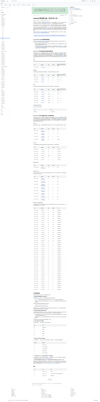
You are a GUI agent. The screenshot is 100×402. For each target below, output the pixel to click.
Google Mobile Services (73, 393)
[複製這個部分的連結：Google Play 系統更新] (42, 105)
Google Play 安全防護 (45, 41)
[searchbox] (5, 7)
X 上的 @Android (43, 389)
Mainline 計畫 (35, 106)
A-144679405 (42, 92)
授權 (20, 400)
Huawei (48, 363)
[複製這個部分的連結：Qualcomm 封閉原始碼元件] (44, 202)
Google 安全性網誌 (43, 393)
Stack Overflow (72, 394)
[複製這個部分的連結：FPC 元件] (37, 142)
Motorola (53, 363)
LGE (50, 363)
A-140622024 (42, 94)
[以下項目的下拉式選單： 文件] (9, 1)
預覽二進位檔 (13, 393)
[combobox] (85, 1)
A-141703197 (42, 67)
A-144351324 (42, 79)
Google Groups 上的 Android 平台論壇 (45, 394)
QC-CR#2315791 (43, 188)
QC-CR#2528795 (43, 191)
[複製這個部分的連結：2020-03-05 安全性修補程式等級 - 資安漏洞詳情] (54, 115)
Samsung (59, 363)
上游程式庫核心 (43, 131)
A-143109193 (42, 100)
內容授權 (41, 383)
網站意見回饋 (26, 400)
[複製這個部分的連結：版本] (36, 366)
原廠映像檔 (12, 394)
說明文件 (2, 3)
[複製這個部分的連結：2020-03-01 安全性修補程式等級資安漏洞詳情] (53, 51)
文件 (36, 15)
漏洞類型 (58, 118)
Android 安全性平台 (38, 41)
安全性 (38, 15)
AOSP (34, 15)
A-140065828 (42, 96)
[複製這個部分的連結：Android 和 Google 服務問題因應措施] (50, 39)
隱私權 (23, 400)
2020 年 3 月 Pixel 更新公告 (41, 35)
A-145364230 (42, 77)
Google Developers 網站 (47, 358)
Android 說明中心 (72, 389)
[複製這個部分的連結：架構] (35, 59)
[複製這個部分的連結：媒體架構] (37, 70)
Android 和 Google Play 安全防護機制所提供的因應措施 (41, 32)
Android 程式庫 (13, 389)
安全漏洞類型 (61, 53)
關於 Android (13, 400)
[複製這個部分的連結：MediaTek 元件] (39, 162)
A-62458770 (42, 81)
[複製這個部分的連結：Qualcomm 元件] (40, 171)
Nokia (56, 363)
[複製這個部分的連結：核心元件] (37, 123)
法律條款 (18, 400)
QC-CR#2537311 (43, 194)
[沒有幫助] (66, 15)
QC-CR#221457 (43, 182)
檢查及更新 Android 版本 (46, 23)
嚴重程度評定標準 (48, 28)
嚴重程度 (61, 118)
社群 (16, 400)
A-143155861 (42, 102)
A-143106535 (42, 98)
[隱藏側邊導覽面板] (9, 400)
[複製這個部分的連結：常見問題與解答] (40, 293)
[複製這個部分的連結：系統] (35, 84)
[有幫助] (65, 15)
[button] (4, 12)
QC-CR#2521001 (43, 179)
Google (46, 363)
